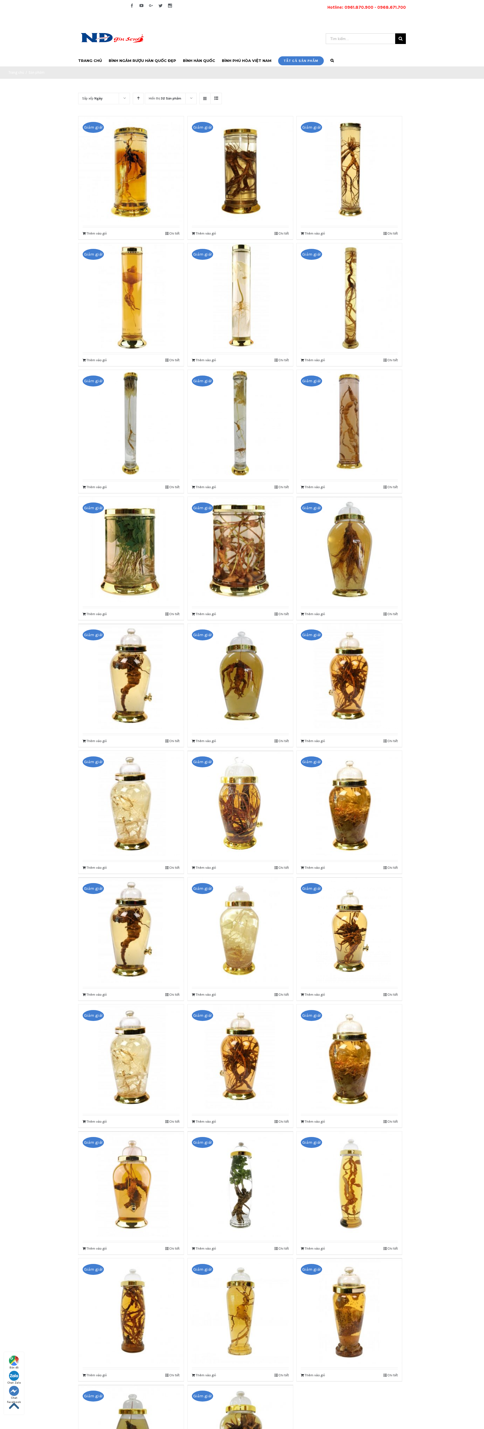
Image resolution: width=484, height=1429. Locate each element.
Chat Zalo (14, 1382)
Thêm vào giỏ (97, 233)
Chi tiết (174, 233)
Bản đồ (14, 1367)
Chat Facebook (14, 1398)
